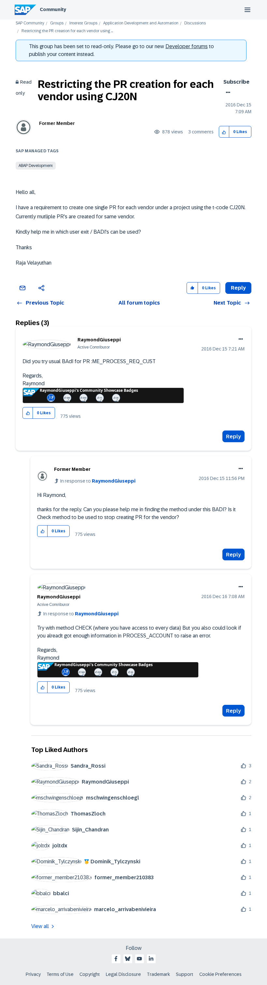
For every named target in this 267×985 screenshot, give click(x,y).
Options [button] (226, 92)
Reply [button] (238, 288)
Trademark (158, 974)
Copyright (89, 974)
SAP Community (30, 23)
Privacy (33, 974)
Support (184, 974)
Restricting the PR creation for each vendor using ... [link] (67, 31)
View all (40, 926)
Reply (233, 436)
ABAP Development (36, 165)
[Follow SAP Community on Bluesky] (127, 958)
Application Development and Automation (140, 23)
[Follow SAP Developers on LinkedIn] (151, 958)
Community (53, 9)
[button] (224, 132)
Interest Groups (83, 23)
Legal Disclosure (123, 974)
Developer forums (186, 46)
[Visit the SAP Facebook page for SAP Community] (116, 958)
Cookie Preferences (220, 974)
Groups (56, 23)
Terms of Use (60, 974)
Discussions (195, 23)
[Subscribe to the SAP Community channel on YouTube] (139, 958)
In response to (97, 481)
